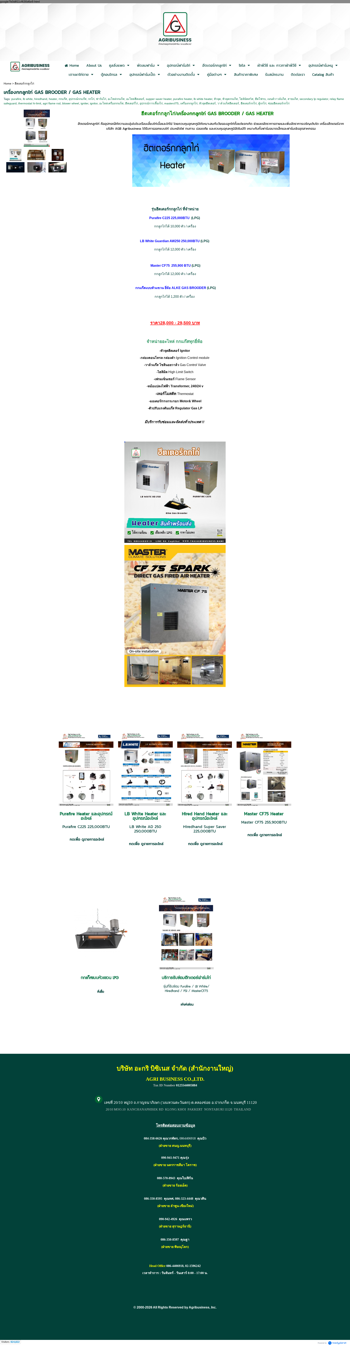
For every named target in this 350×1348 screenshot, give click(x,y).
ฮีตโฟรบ (260, 99)
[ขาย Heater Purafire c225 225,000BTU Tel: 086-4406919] (57, 167)
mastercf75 (171, 103)
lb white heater (203, 99)
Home (7, 83)
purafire (16, 99)
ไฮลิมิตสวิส (246, 99)
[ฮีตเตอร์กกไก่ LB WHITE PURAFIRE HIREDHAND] (58, 154)
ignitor (94, 103)
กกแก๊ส (63, 99)
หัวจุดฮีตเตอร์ (207, 103)
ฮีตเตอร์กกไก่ (249, 103)
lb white (28, 99)
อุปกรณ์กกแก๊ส (77, 99)
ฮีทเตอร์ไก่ (131, 103)
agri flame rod (52, 103)
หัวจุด (217, 99)
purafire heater (182, 99)
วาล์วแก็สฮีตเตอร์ (228, 103)
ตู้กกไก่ (262, 103)
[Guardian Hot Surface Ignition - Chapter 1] (15, 167)
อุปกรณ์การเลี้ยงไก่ (151, 103)
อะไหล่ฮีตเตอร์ (135, 99)
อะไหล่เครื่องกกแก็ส (111, 103)
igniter (84, 103)
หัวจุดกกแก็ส (230, 99)
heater (53, 99)
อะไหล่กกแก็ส (116, 99)
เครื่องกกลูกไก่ (188, 103)
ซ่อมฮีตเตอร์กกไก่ (278, 103)
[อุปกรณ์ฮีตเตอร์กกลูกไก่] (36, 154)
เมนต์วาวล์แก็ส (276, 99)
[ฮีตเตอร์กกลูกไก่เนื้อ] (37, 127)
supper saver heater (159, 99)
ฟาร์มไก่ (101, 99)
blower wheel (70, 103)
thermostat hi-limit (29, 103)
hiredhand (40, 99)
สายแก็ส (293, 99)
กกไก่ (91, 99)
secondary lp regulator (314, 99)
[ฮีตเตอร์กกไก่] (15, 154)
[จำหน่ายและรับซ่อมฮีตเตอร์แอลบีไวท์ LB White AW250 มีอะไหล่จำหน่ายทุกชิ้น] (36, 167)
